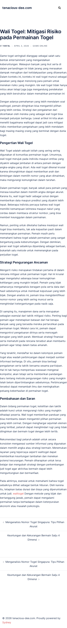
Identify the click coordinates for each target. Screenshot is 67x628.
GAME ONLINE (40, 46)
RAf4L (6, 46)
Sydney (6, 622)
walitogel (18, 493)
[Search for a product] (59, 8)
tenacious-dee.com (17, 8)
